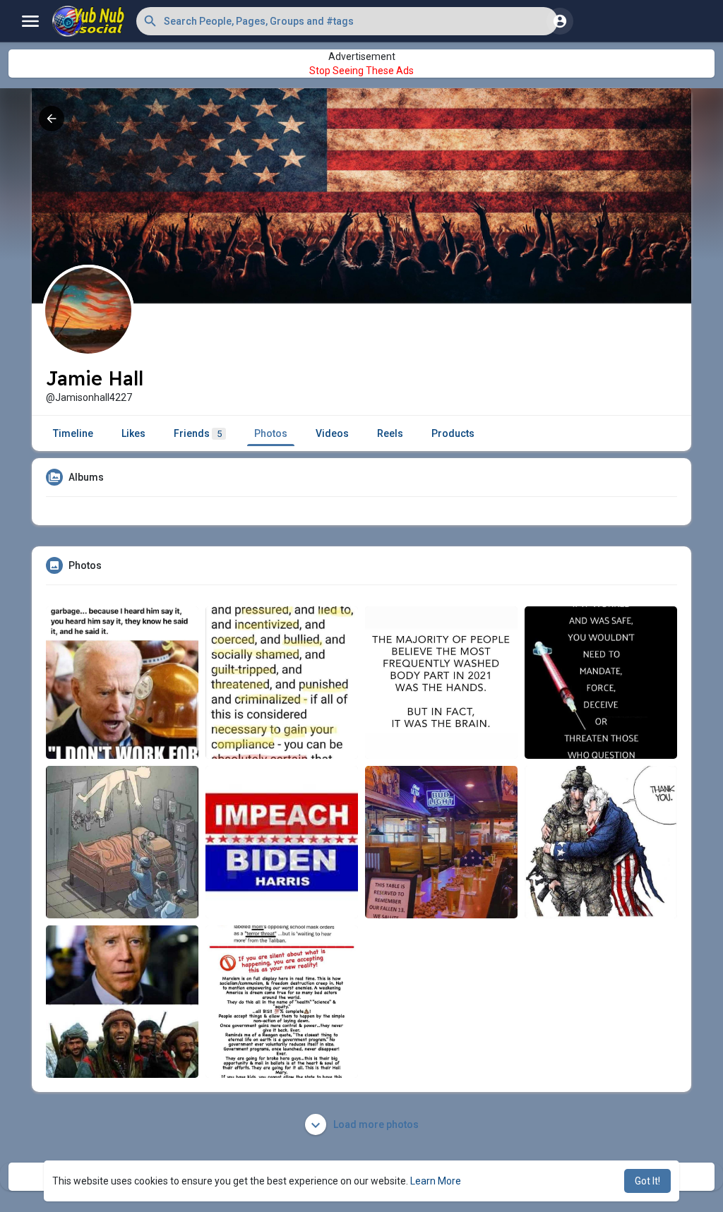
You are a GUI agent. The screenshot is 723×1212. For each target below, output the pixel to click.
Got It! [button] (647, 1181)
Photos (270, 433)
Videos (332, 433)
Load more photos (375, 1124)
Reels (390, 433)
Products (452, 433)
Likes (133, 433)
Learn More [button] (435, 1181)
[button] (347, 21)
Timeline (73, 433)
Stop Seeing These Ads (361, 70)
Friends (198, 433)
